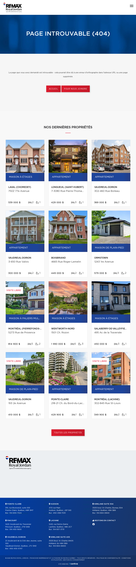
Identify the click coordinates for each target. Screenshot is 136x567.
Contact (126, 500)
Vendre (86, 500)
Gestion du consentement (74, 560)
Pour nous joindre (75, 89)
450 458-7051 (59, 513)
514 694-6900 (59, 546)
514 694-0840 (103, 513)
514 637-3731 (58, 529)
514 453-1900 (15, 529)
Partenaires (50, 500)
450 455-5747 (15, 549)
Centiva (73, 564)
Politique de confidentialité (108, 558)
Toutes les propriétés (68, 433)
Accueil (53, 89)
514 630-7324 (15, 513)
